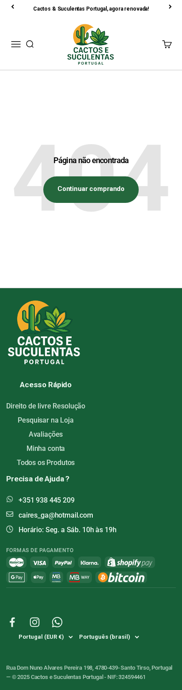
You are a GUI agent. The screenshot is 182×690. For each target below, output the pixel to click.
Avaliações (46, 434)
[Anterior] (13, 6)
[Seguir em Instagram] (35, 622)
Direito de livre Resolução (45, 406)
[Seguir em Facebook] (12, 622)
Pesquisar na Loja (45, 420)
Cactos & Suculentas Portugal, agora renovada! (91, 9)
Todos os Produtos (46, 462)
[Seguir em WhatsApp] (57, 622)
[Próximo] (171, 6)
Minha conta (46, 448)
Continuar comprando (91, 189)
